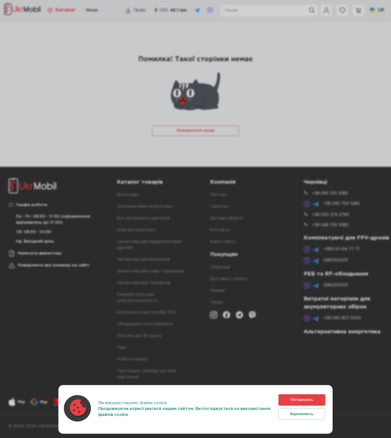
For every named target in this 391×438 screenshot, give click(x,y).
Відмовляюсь (301, 414)
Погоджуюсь (302, 399)
